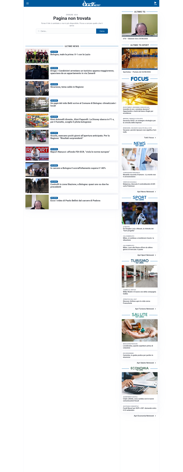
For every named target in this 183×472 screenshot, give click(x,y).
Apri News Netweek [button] (145, 192)
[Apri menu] (27, 3)
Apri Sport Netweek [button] (145, 255)
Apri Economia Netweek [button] (144, 416)
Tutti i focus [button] (149, 138)
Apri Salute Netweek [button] (145, 363)
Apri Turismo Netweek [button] (144, 309)
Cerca (102, 31)
